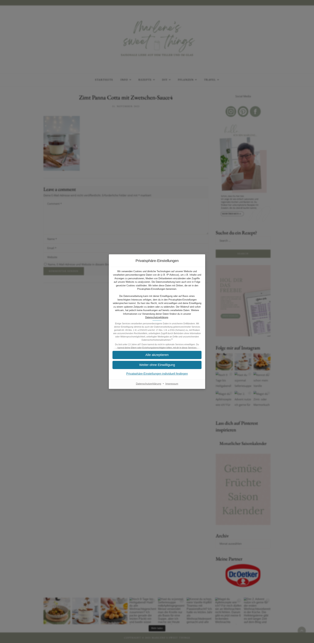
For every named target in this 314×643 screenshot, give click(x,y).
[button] (157, 355)
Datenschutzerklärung (156, 317)
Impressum (171, 383)
